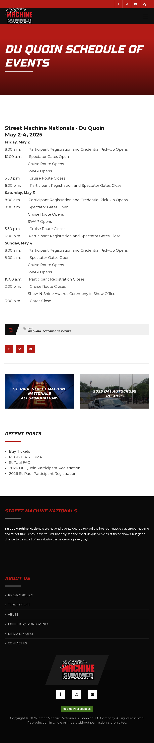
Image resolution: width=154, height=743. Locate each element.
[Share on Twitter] (20, 349)
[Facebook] (119, 4)
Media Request (20, 634)
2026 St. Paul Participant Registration (42, 473)
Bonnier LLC (89, 718)
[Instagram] (127, 4)
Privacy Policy (20, 595)
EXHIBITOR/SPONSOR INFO (28, 624)
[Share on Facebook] (9, 349)
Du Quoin (34, 331)
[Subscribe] (135, 4)
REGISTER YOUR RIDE (29, 457)
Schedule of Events (57, 331)
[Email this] (31, 349)
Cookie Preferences (77, 709)
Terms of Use (19, 605)
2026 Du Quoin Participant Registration (44, 468)
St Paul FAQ (19, 462)
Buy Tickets (19, 451)
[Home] (18, 16)
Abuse (13, 614)
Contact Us (17, 643)
